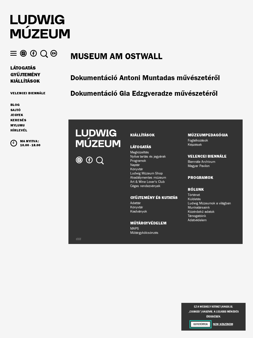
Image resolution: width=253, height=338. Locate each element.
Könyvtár (136, 169)
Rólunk (196, 189)
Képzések (195, 145)
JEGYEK (16, 115)
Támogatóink (197, 216)
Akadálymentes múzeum (148, 177)
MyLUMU (17, 125)
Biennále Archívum (201, 162)
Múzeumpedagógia (208, 134)
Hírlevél (18, 130)
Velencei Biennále (27, 93)
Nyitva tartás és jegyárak (148, 156)
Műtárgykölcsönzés (144, 233)
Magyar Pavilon (199, 166)
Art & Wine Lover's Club (147, 182)
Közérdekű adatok (201, 212)
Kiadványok (138, 211)
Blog (15, 105)
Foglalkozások (198, 140)
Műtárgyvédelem (148, 222)
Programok (138, 161)
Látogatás (23, 68)
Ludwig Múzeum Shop (146, 173)
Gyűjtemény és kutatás (154, 197)
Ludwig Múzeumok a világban (209, 203)
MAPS (134, 228)
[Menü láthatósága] (13, 53)
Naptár (135, 165)
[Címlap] (40, 27)
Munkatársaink (199, 207)
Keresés (18, 120)
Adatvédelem (197, 220)
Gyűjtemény (25, 74)
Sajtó (15, 110)
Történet (194, 195)
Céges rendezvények (145, 186)
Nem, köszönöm (223, 324)
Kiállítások (25, 81)
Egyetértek (200, 324)
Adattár (135, 203)
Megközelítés (139, 152)
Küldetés (194, 199)
